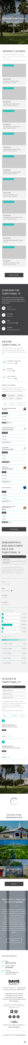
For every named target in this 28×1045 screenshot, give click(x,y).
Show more (14, 529)
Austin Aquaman (6, 487)
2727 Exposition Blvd (7, 429)
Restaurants (12, 395)
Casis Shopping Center (8, 427)
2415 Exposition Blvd (7, 468)
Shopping (21, 395)
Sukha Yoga (5, 467)
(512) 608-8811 (9, 967)
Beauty (12, 398)
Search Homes (14, 275)
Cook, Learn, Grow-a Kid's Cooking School (8, 507)
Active (5, 398)
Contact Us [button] (14, 940)
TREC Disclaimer (14, 1001)
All (4, 395)
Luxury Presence (14, 1027)
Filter (7, 58)
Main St (4, 509)
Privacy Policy (21, 1035)
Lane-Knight (5, 447)
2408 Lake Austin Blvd (8, 449)
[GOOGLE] (18, 1016)
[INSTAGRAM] (14, 1016)
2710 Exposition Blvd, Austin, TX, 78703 (11, 747)
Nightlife (20, 398)
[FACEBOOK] (10, 1016)
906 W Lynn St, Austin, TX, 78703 (9, 726)
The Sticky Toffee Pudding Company (9, 409)
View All (14, 884)
